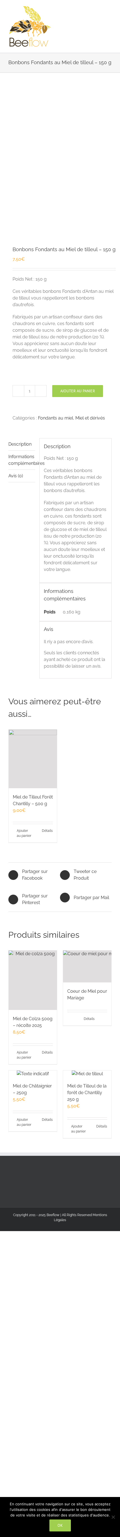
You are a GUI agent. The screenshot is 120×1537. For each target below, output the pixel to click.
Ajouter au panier (77, 390)
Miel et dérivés (90, 418)
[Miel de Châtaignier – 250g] (33, 1074)
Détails (47, 831)
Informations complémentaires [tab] (21, 460)
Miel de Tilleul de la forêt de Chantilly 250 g (87, 1092)
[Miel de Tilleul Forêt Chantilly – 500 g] (33, 759)
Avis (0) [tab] (15, 475)
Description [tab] (20, 444)
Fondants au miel (55, 418)
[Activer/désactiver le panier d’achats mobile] (99, 8)
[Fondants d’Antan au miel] (60, 160)
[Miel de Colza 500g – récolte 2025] (33, 980)
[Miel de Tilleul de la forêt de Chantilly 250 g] (87, 1074)
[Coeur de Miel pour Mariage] (87, 966)
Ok (60, 1525)
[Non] (113, 1517)
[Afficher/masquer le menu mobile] (109, 8)
